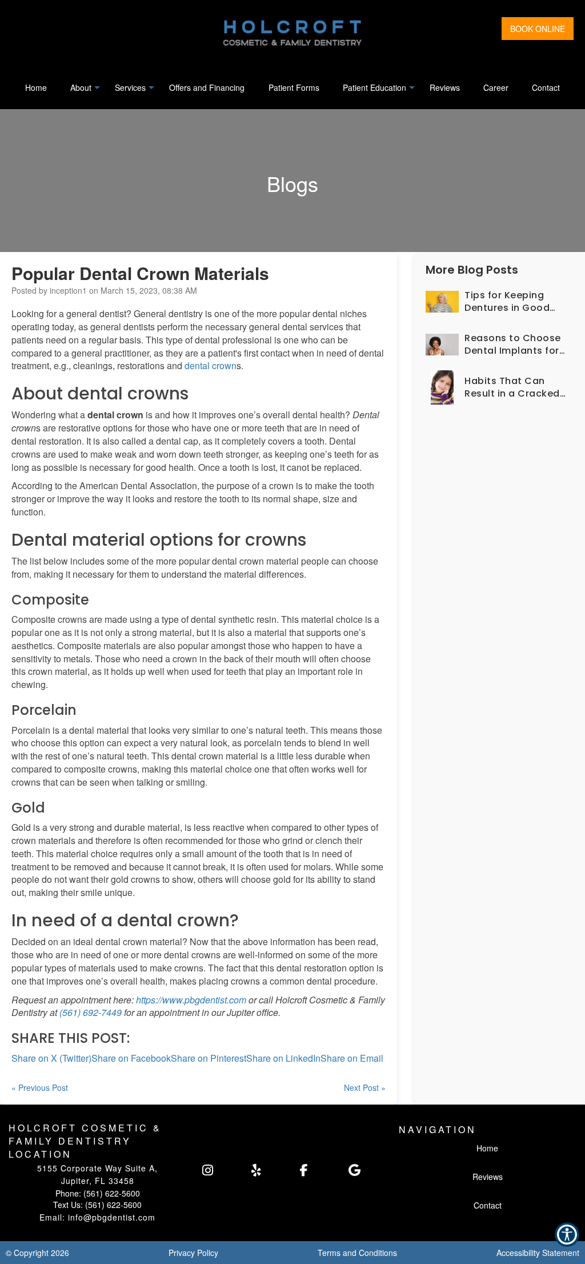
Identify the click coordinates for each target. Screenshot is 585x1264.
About (80, 87)
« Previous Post (39, 1087)
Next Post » (365, 1087)
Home (36, 87)
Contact (546, 87)
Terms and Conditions (357, 1252)
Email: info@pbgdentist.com (97, 1217)
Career (495, 87)
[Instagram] (219, 1170)
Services (130, 87)
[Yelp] (268, 1170)
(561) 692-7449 (90, 1012)
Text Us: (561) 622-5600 (97, 1204)
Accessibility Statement (537, 1252)
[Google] (365, 1170)
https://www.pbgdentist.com (191, 999)
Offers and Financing (207, 87)
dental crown (211, 365)
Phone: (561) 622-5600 (97, 1193)
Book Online (537, 28)
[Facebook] (316, 1170)
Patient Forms (294, 87)
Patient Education (374, 87)
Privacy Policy (193, 1252)
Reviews (445, 87)
